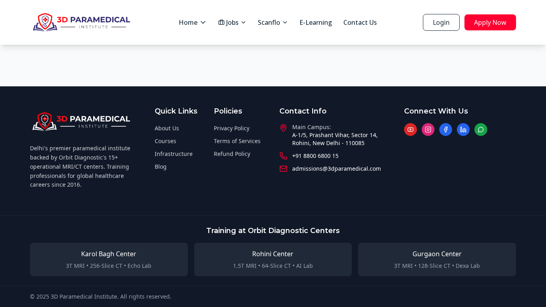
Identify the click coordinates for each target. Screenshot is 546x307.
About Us (167, 128)
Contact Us (360, 22)
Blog (161, 166)
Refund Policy (232, 153)
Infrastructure (174, 153)
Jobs (232, 22)
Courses (165, 141)
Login (441, 22)
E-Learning (315, 22)
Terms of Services (237, 141)
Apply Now (490, 22)
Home (188, 22)
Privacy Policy (231, 128)
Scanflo (269, 22)
